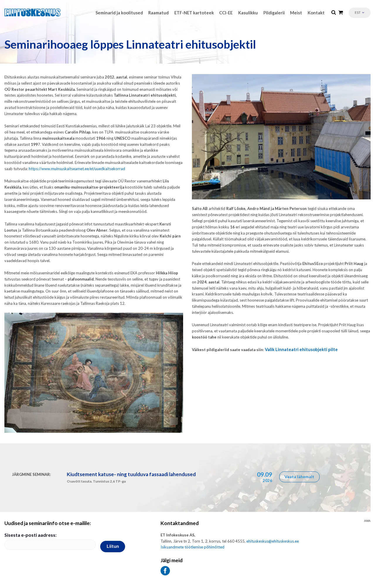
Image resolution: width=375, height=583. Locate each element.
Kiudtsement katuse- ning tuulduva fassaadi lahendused (131, 474)
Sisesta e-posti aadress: (30, 535)
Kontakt (316, 12)
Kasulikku (248, 12)
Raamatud (158, 12)
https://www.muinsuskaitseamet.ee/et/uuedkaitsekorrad (77, 168)
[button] (360, 13)
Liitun (113, 546)
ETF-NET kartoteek (194, 12)
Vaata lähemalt (299, 476)
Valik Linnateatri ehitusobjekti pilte (301, 349)
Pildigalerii (274, 12)
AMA (367, 520)
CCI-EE (226, 12)
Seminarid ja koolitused (119, 12)
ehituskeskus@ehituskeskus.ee (272, 541)
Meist (296, 12)
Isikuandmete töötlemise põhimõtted (192, 547)
